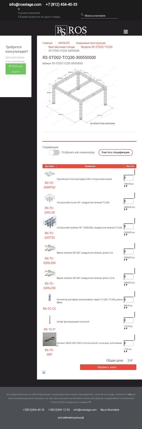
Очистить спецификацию (116, 152)
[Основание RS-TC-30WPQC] (49, 173)
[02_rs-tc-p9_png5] (49, 318)
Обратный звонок (16, 69)
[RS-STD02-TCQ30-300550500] (79, 95)
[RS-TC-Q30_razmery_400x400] (49, 247)
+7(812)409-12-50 (59, 409)
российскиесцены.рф (71, 417)
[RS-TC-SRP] (49, 339)
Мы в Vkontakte (110, 409)
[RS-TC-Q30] (49, 222)
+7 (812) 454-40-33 (61, 4)
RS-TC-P (49, 329)
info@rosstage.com (25, 4)
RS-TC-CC (49, 308)
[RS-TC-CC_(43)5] (49, 297)
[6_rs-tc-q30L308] (49, 197)
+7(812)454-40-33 (33, 409)
